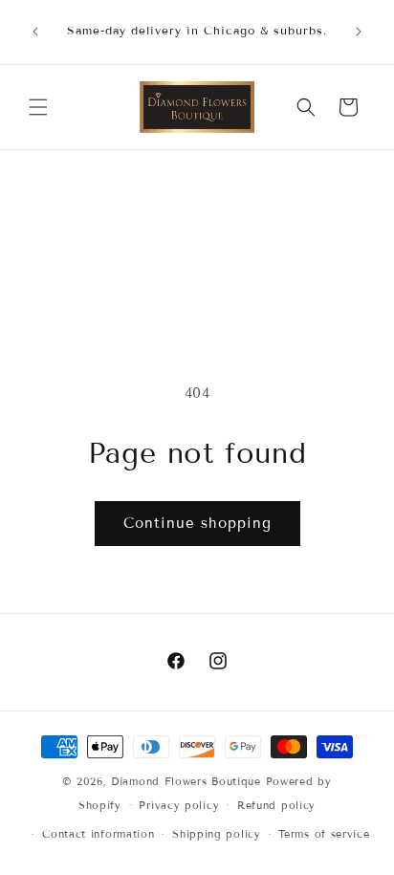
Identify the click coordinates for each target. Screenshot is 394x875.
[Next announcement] (359, 32)
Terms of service (323, 834)
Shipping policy (216, 834)
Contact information (98, 834)
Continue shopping (197, 523)
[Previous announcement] (35, 32)
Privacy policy (179, 805)
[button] (38, 107)
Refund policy (276, 805)
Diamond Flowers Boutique (186, 781)
